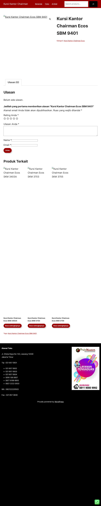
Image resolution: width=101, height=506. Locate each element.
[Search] (93, 4)
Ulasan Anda (11, 124)
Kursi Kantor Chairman (16, 4)
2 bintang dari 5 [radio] (8, 118)
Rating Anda (11, 115)
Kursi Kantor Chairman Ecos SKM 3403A (12, 319)
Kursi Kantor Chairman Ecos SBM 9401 (22, 333)
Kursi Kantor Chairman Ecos (74, 41)
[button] (50, 19)
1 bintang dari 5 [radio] (5, 118)
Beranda (38, 4)
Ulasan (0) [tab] (13, 82)
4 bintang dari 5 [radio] (14, 118)
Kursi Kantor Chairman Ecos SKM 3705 (60, 319)
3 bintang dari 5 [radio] (11, 118)
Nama (8, 140)
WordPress (59, 402)
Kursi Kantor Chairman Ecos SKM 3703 (36, 319)
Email (7, 145)
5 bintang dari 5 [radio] (17, 118)
